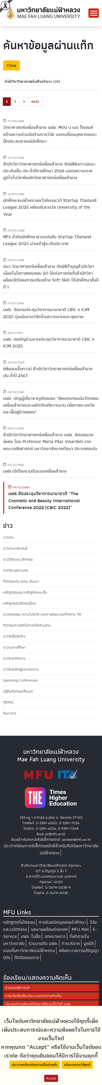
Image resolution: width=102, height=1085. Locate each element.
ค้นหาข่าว (9, 713)
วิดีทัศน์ (8, 702)
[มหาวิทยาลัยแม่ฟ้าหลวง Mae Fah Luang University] (43, 12)
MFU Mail (80, 929)
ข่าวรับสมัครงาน (14, 658)
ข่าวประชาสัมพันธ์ (15, 548)
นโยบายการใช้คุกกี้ (77, 1064)
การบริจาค (71, 943)
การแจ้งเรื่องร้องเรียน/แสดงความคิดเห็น (33, 996)
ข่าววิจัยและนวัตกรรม (18, 559)
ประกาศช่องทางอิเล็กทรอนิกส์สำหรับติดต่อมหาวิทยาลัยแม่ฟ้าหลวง (51, 849)
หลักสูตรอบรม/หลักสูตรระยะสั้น (25, 592)
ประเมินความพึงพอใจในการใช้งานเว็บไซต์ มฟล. (38, 1004)
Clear (11, 65)
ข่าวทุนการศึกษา (14, 647)
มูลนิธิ (89, 943)
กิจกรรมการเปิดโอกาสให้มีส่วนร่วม (27, 625)
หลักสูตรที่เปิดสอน (19, 922)
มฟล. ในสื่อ (31, 936)
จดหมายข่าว (55, 936)
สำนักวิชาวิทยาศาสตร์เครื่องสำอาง (29, 81)
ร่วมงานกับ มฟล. (43, 943)
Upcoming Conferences (20, 680)
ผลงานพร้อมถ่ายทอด (49, 929)
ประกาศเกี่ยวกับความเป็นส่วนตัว (35, 1064)
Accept (51, 1078)
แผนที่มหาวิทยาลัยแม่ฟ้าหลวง (29, 950)
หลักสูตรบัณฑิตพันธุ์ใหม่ (19, 603)
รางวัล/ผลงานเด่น (15, 570)
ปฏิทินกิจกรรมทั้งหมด (18, 691)
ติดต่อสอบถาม (26, 957)
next (35, 101)
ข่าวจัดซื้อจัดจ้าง (14, 636)
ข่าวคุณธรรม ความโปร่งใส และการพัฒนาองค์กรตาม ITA (42, 614)
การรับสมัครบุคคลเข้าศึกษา (62, 922)
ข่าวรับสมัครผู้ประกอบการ (20, 669)
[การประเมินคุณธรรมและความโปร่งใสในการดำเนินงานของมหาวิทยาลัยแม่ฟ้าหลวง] (51, 774)
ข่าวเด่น (8, 537)
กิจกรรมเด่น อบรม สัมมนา (21, 581)
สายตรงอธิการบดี (17, 987)
